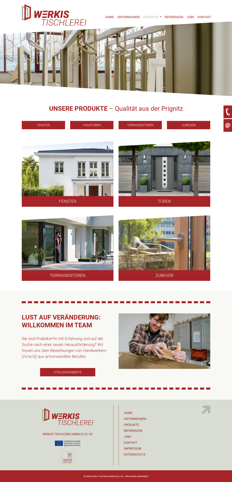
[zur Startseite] (54, 10)
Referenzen (174, 17)
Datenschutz (134, 454)
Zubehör (188, 125)
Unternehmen (128, 17)
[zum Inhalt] (116, 58)
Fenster (43, 125)
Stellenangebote (68, 372)
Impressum (132, 448)
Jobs (190, 17)
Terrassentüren (140, 125)
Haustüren (92, 125)
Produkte (151, 17)
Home (109, 17)
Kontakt (204, 17)
